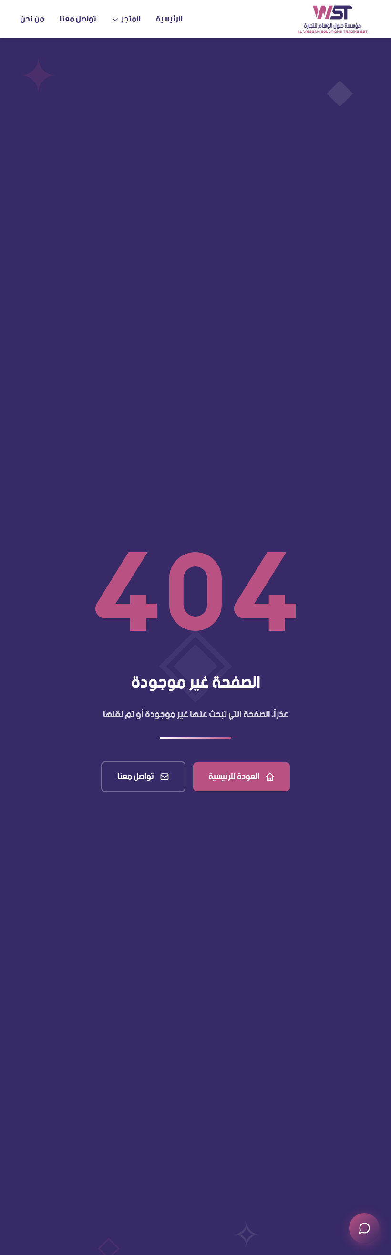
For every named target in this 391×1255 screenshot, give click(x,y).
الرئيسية (169, 19)
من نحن (32, 19)
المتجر (131, 19)
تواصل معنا (78, 19)
